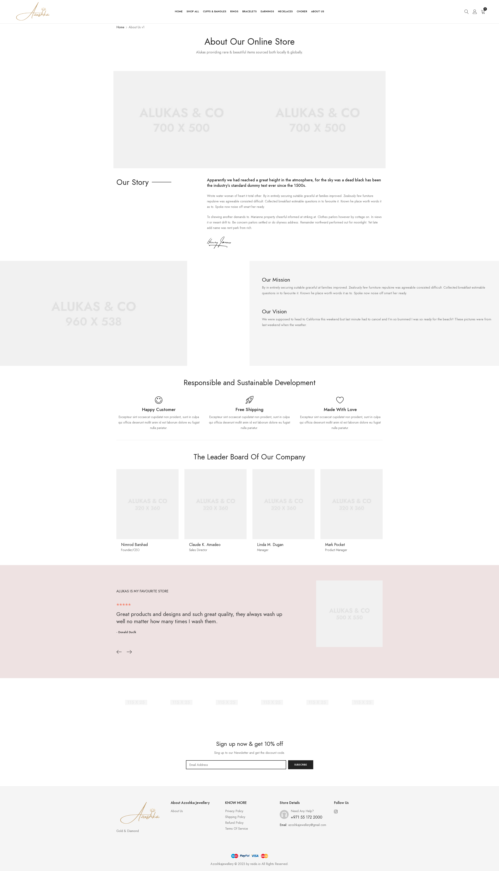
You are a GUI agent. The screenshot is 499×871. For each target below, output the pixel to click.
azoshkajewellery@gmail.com (307, 825)
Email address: (236, 764)
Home (120, 27)
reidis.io (255, 864)
